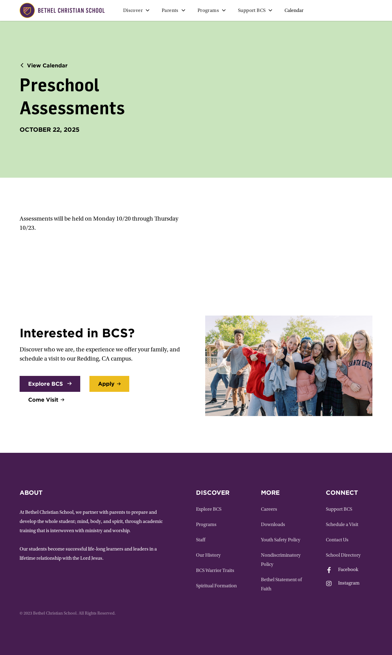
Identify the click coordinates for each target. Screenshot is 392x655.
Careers (269, 509)
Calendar (294, 10)
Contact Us (337, 540)
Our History (208, 555)
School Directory (343, 555)
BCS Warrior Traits (215, 570)
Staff (200, 540)
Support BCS (339, 509)
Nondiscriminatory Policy (281, 560)
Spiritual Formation (216, 586)
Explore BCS (208, 509)
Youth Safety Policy (280, 540)
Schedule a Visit (342, 524)
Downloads (273, 524)
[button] (136, 10)
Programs (206, 524)
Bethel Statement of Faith (281, 584)
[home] (62, 10)
